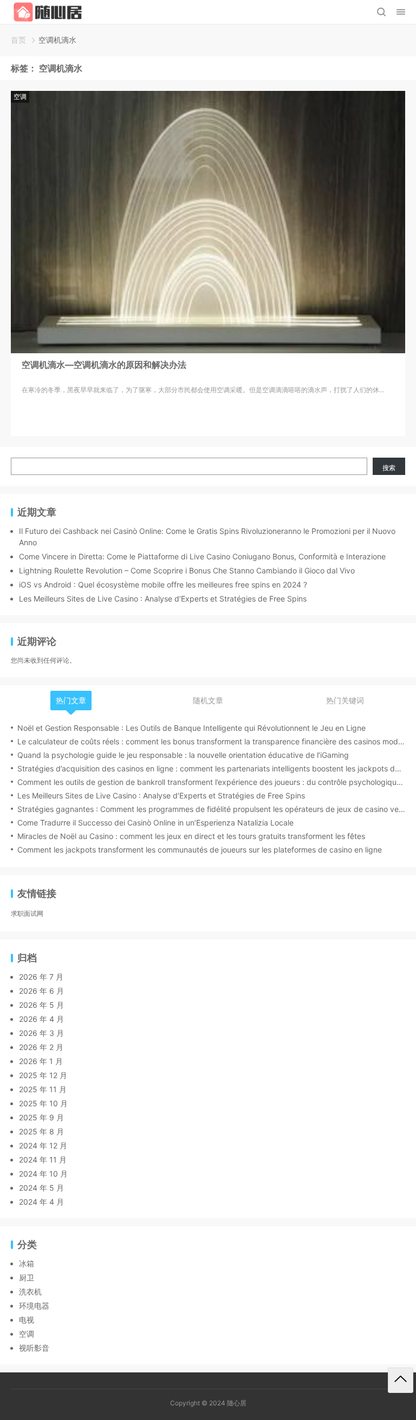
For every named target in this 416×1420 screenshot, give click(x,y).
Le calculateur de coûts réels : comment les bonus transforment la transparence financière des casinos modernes (211, 741)
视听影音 (34, 1347)
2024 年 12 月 (43, 1145)
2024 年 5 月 (41, 1187)
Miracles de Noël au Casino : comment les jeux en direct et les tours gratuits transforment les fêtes (191, 836)
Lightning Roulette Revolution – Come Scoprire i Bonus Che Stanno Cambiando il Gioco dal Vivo (187, 570)
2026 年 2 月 (41, 1047)
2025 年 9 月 (41, 1117)
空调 (20, 97)
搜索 (388, 468)
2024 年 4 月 (41, 1201)
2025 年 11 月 (43, 1089)
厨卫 (26, 1277)
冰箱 (26, 1263)
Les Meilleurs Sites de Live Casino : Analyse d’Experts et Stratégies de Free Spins (163, 598)
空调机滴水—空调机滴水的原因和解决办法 (104, 364)
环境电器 (34, 1305)
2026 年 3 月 (41, 1033)
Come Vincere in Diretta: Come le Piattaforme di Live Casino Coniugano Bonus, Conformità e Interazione (202, 556)
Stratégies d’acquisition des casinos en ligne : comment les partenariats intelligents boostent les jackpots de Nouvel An (211, 768)
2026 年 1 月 (41, 1061)
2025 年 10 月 (43, 1103)
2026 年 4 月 (41, 1018)
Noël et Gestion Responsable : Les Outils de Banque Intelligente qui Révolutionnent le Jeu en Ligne (191, 727)
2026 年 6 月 (41, 990)
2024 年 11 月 (43, 1159)
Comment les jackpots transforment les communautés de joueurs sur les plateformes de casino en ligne (199, 849)
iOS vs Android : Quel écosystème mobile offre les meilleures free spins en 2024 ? (163, 584)
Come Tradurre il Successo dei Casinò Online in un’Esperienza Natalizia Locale (155, 822)
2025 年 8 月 (41, 1131)
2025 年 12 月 (43, 1075)
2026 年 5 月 (41, 1004)
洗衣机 (30, 1291)
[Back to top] (400, 1380)
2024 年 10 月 (43, 1173)
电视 (26, 1319)
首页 (18, 39)
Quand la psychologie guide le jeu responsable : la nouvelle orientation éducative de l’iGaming (183, 754)
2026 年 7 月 (41, 976)
